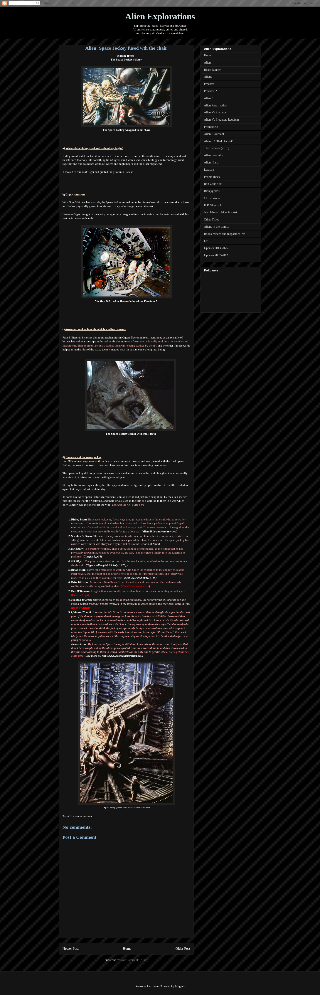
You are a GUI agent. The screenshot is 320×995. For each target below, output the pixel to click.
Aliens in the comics (216, 226)
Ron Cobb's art (213, 183)
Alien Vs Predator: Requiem (221, 119)
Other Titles (211, 219)
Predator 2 (210, 91)
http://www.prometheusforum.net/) (122, 655)
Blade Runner (212, 69)
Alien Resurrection (215, 105)
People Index (212, 176)
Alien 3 (208, 98)
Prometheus (211, 126)
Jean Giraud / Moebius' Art (220, 212)
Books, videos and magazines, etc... (226, 234)
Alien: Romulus (213, 155)
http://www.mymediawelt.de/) (136, 807)
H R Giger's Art (213, 205)
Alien (207, 62)
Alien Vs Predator (215, 112)
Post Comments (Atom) (134, 959)
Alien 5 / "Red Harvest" (218, 141)
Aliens (208, 76)
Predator (209, 84)
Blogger (179, 986)
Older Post (182, 948)
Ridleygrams (211, 191)
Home (127, 948)
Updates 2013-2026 (216, 248)
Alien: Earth (211, 162)
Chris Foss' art (213, 198)
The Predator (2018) (216, 148)
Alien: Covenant (214, 134)
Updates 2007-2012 (216, 255)
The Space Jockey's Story (126, 59)
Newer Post (70, 948)
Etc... (207, 241)
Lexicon (209, 169)
